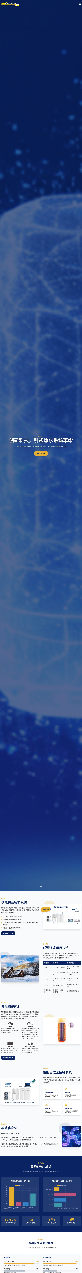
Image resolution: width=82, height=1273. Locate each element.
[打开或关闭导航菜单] (80, 4)
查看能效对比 (7, 933)
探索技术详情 (41, 453)
